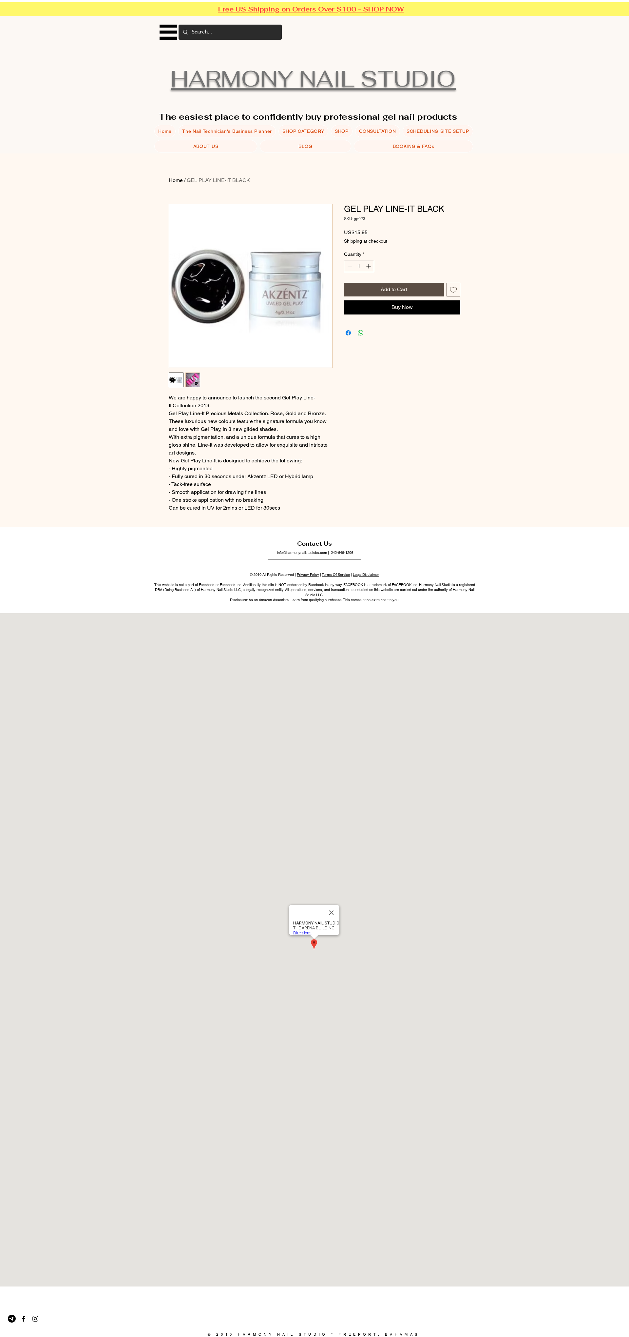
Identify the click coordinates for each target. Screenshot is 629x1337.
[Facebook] (24, 1319)
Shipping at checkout (365, 241)
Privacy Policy (308, 574)
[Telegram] (12, 1319)
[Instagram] (35, 1319)
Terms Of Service (336, 574)
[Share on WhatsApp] (361, 333)
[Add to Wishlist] (453, 289)
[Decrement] (349, 266)
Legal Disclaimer (366, 574)
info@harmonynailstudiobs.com (302, 552)
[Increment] (369, 266)
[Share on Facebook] (348, 333)
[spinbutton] (359, 266)
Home (176, 180)
